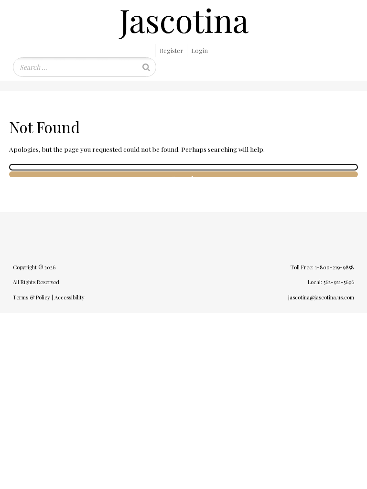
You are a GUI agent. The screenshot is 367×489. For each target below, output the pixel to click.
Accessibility (69, 297)
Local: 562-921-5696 (331, 282)
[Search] (146, 67)
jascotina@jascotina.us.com (321, 297)
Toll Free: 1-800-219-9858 (322, 267)
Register (171, 50)
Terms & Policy (31, 297)
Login (199, 50)
